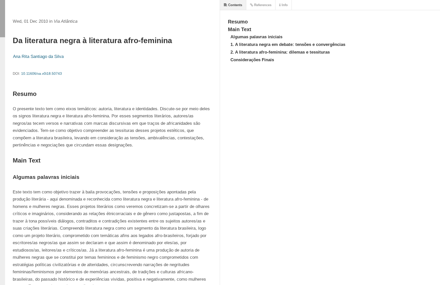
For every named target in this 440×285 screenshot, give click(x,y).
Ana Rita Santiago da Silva (38, 56)
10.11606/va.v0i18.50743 (41, 73)
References (262, 5)
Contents (234, 5)
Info (284, 5)
